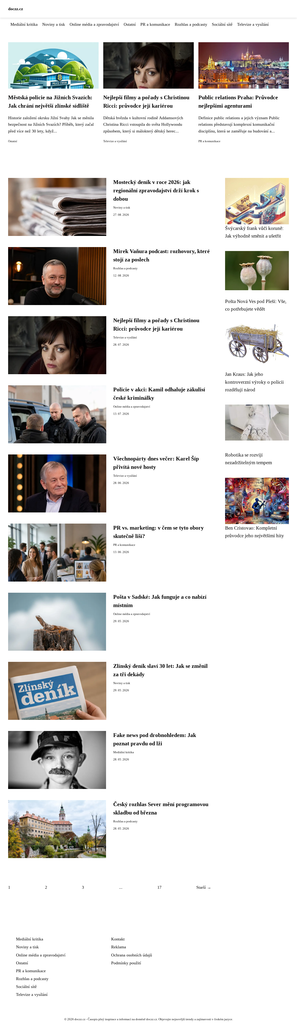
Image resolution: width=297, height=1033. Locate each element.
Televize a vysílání (253, 24)
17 (159, 887)
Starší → (203, 887)
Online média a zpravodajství (94, 24)
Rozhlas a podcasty (191, 24)
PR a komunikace (155, 24)
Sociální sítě (222, 24)
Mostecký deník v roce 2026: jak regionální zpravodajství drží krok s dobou (156, 190)
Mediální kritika (24, 24)
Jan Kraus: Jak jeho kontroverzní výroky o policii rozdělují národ (254, 381)
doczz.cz (15, 8)
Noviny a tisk (53, 24)
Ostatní (130, 24)
